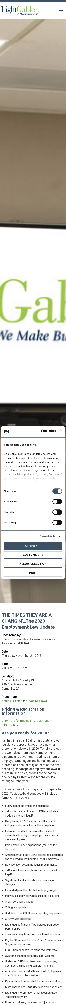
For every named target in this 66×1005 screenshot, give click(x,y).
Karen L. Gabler (12, 701)
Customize (31, 554)
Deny (33, 572)
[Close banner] (61, 431)
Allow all (33, 546)
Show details (47, 536)
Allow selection (33, 563)
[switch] (57, 501)
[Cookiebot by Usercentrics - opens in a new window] (42, 431)
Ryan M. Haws (37, 701)
